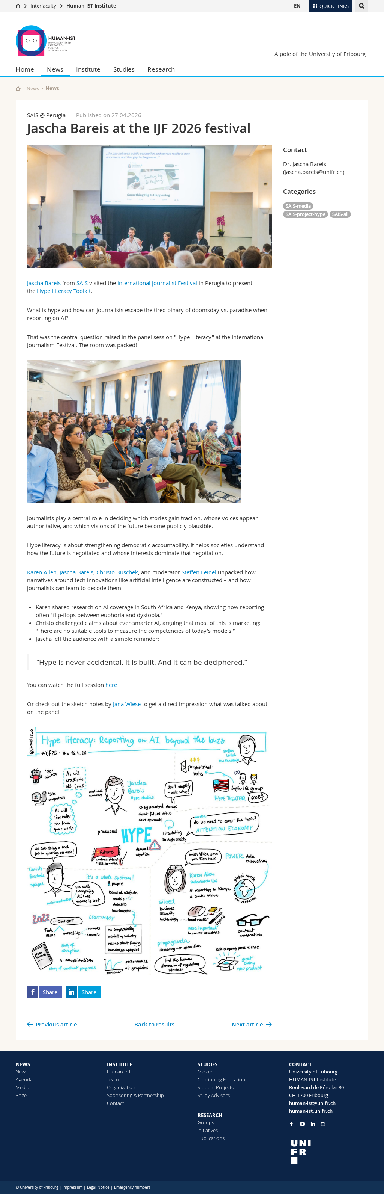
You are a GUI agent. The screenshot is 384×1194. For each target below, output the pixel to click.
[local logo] (329, 1152)
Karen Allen (42, 572)
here (111, 684)
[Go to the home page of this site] (18, 88)
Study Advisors (214, 1095)
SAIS (82, 283)
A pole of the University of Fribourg (320, 53)
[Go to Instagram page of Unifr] (323, 1124)
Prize (21, 1095)
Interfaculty (43, 5)
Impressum (72, 1187)
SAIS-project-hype (306, 214)
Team (112, 1079)
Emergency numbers (132, 1187)
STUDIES (208, 1064)
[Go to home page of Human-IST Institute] (61, 40)
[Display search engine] (361, 6)
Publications (211, 1138)
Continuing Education (221, 1079)
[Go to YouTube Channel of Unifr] (302, 1124)
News (55, 69)
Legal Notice (98, 1187)
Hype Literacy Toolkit (64, 290)
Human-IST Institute (91, 5)
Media (22, 1087)
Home (25, 69)
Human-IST (119, 1071)
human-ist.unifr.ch (311, 1111)
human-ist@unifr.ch (312, 1103)
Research (161, 69)
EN (297, 5)
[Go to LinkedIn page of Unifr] (313, 1124)
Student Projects (216, 1087)
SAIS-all (340, 214)
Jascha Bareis (44, 283)
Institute (88, 69)
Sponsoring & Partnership (135, 1095)
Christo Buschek (117, 572)
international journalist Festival (158, 283)
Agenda (24, 1079)
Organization (121, 1087)
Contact (115, 1103)
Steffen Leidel (199, 572)
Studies (124, 69)
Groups (206, 1122)
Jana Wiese (127, 704)
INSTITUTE (119, 1064)
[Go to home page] (18, 5)
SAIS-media (298, 205)
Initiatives (208, 1130)
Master (205, 1071)
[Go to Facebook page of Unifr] (291, 1123)
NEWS (23, 1064)
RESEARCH (210, 1115)
